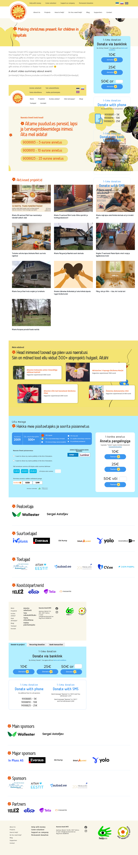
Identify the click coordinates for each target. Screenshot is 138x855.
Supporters (98, 12)
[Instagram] (57, 612)
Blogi (81, 99)
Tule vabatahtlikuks (52, 88)
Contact (109, 12)
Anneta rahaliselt (35, 88)
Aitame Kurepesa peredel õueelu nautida (25, 329)
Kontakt (43, 103)
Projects (47, 12)
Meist (32, 99)
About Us (36, 12)
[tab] (18, 645)
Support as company (68, 3)
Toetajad (33, 103)
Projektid (41, 99)
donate (110, 60)
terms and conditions (59, 660)
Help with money (35, 3)
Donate (21, 672)
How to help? (59, 12)
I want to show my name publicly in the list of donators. (33, 456)
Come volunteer (50, 3)
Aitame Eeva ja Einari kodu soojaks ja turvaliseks (28, 291)
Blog (88, 12)
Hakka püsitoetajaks (53, 92)
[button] (44, 142)
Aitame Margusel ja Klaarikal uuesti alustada (69, 253)
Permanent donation (86, 3)
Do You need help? (75, 12)
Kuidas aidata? (54, 99)
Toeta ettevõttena (35, 92)
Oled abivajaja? (69, 99)
